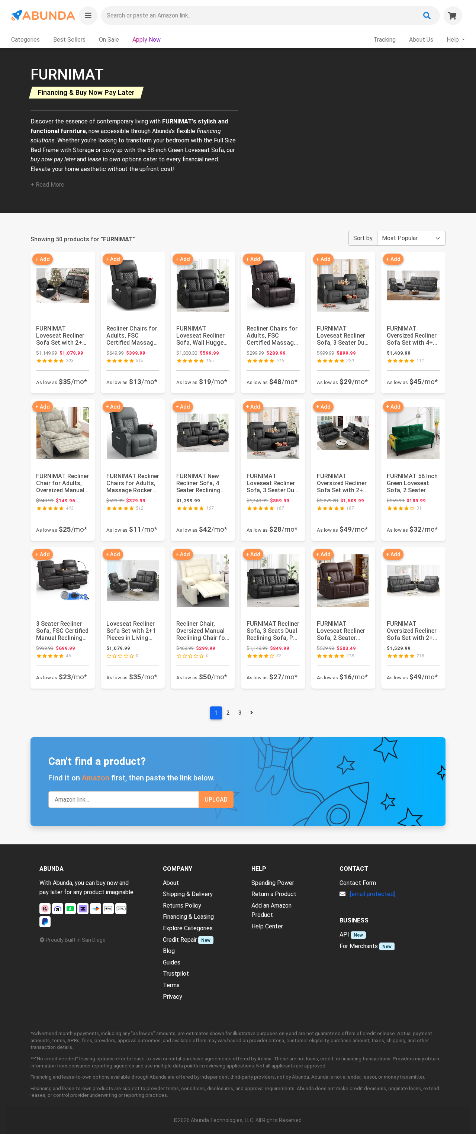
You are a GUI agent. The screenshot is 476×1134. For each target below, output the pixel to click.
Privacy (172, 996)
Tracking (384, 39)
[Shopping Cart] (453, 15)
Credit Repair (180, 939)
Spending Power (272, 882)
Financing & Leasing (188, 916)
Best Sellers (69, 39)
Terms (171, 985)
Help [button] (453, 39)
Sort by (363, 238)
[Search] (427, 15)
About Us (421, 39)
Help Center (267, 926)
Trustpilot (176, 973)
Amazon (95, 777)
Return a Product (273, 894)
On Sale (109, 39)
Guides (171, 962)
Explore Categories (188, 928)
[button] (88, 15)
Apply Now (146, 39)
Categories (25, 39)
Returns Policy (182, 905)
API (344, 934)
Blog (169, 950)
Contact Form (358, 882)
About (171, 882)
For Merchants (359, 946)
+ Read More (47, 184)
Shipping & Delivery (188, 894)
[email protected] (372, 894)
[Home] (42, 15)
